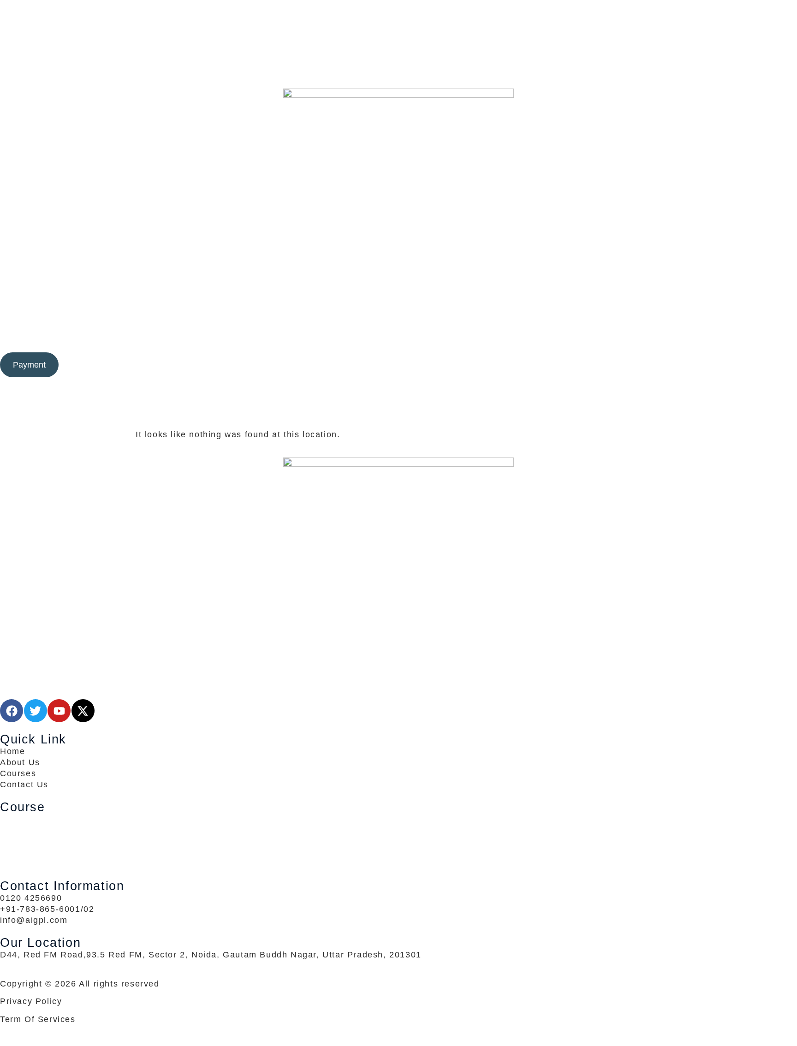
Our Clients (403, 335)
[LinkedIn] (398, 49)
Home (262, 335)
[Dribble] (398, 60)
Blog (448, 335)
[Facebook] (398, 27)
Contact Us (523, 335)
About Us (479, 335)
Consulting (298, 335)
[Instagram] (398, 71)
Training (350, 335)
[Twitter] (398, 38)
